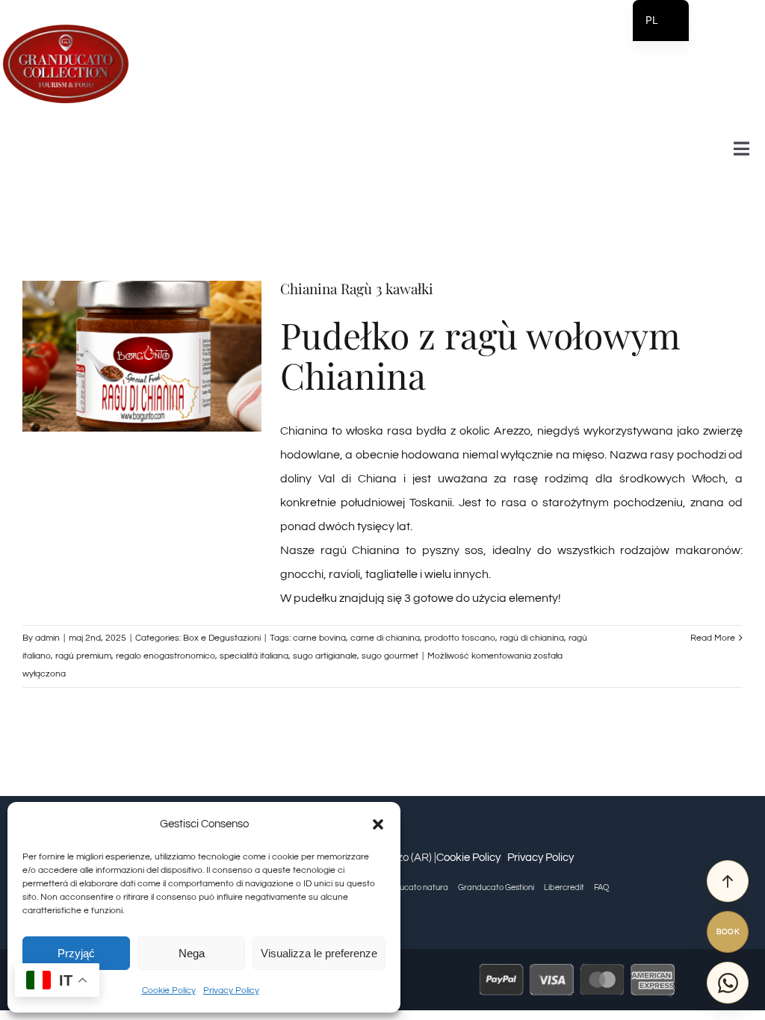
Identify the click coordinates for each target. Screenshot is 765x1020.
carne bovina (319, 638)
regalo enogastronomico (165, 656)
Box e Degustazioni (222, 638)
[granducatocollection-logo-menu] (65, 28)
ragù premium (83, 656)
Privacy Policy (231, 990)
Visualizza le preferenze (319, 953)
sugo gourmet (390, 656)
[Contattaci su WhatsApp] (728, 983)
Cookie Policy (169, 990)
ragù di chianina (532, 638)
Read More (712, 638)
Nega (192, 953)
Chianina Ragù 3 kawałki (356, 288)
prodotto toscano (459, 638)
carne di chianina (385, 638)
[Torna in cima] (728, 881)
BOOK (728, 932)
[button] (378, 824)
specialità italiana (254, 656)
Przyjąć (76, 953)
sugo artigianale (325, 656)
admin (47, 638)
